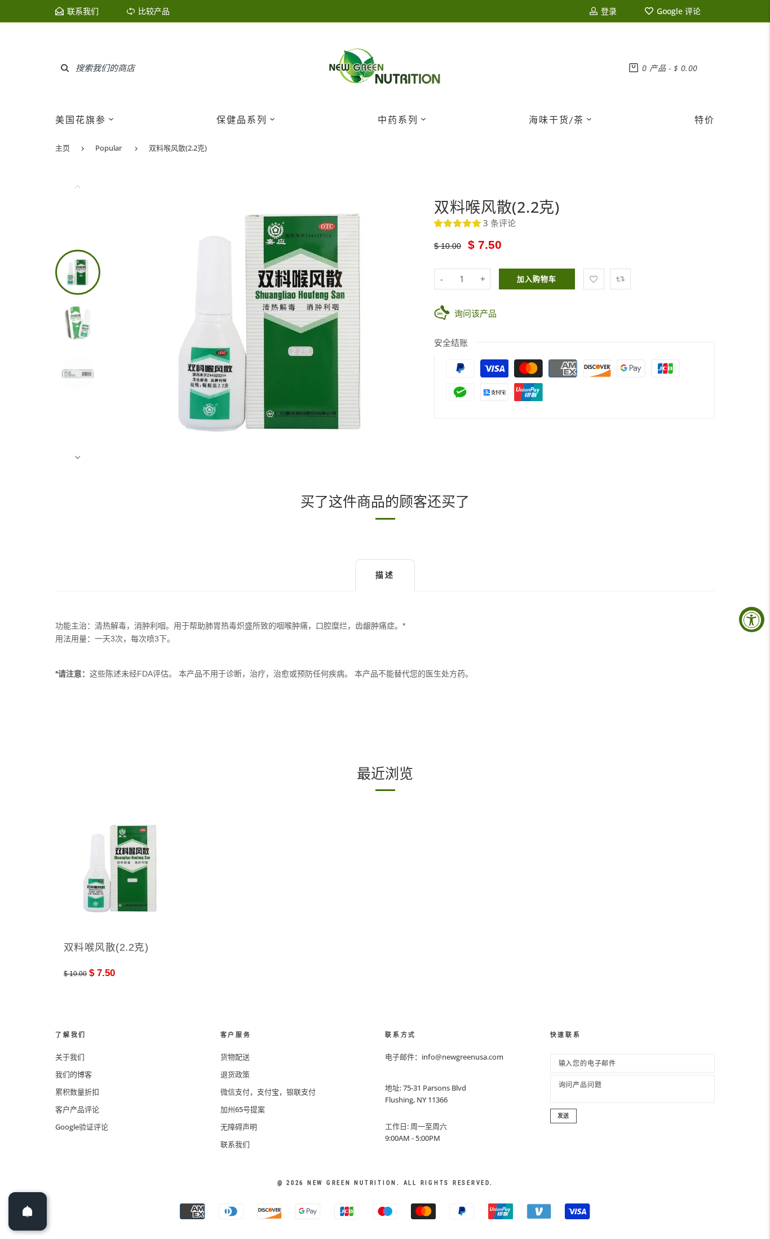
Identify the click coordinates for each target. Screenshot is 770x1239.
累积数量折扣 (77, 1092)
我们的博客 (73, 1074)
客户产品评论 (77, 1109)
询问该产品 (475, 313)
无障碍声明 (238, 1127)
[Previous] (145, 321)
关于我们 (70, 1057)
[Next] (400, 321)
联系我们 (235, 1144)
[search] (64, 67)
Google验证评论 (81, 1127)
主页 (62, 148)
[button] (458, 223)
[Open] (27, 1211)
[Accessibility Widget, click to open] (751, 619)
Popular (108, 148)
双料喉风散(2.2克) (178, 148)
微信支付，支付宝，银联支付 (268, 1092)
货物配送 (235, 1057)
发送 (563, 1115)
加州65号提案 (242, 1109)
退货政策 (235, 1074)
